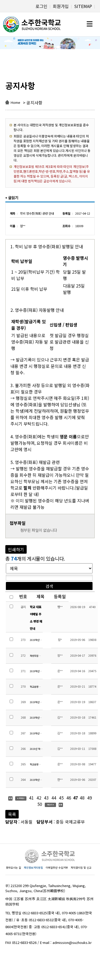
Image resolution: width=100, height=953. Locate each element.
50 (39, 804)
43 (46, 797)
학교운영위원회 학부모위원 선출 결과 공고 (36, 686)
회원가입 (61, 6)
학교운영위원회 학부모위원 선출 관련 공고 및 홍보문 (36, 764)
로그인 (41, 6)
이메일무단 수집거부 (57, 867)
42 (39, 797)
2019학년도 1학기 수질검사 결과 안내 (36, 702)
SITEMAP (83, 6)
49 (89, 797)
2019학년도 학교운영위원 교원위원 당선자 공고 (36, 733)
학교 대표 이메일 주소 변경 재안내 (36, 618)
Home (15, 102)
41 (31, 797)
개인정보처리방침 (33, 867)
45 (61, 797)
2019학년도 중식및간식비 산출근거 (36, 640)
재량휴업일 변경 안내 (36, 655)
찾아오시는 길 (13, 867)
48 (82, 797)
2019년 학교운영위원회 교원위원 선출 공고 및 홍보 (36, 749)
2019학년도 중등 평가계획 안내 (36, 717)
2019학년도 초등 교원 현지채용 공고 (36, 780)
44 (53, 797)
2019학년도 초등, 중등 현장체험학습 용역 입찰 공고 (36, 671)
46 (68, 797)
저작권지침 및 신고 (81, 867)
